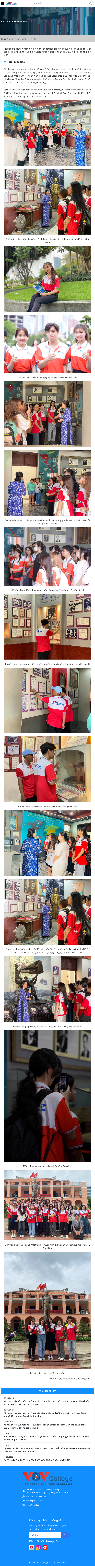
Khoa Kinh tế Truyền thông (13, 39)
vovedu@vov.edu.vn (34, 1501)
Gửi (65, 1535)
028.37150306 (31, 1496)
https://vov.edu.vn (33, 1505)
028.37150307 (44, 1496)
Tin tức (32, 39)
